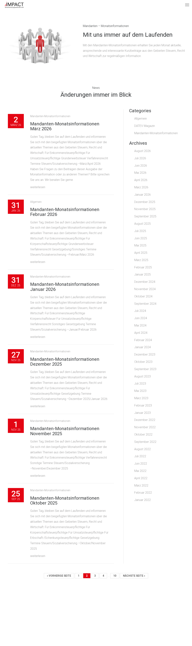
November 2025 (145, 209)
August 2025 (142, 223)
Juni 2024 (140, 318)
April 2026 (140, 180)
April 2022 (140, 478)
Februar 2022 (143, 492)
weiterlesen (37, 187)
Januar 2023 (142, 413)
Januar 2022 (142, 500)
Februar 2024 (143, 340)
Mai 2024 (140, 325)
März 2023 (141, 398)
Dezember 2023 (144, 354)
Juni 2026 (140, 165)
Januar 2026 (142, 194)
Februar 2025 (143, 267)
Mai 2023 (140, 391)
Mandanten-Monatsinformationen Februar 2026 (64, 212)
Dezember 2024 (144, 282)
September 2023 (145, 369)
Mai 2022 (140, 471)
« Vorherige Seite (59, 575)
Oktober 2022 (143, 434)
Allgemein (36, 201)
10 (114, 575)
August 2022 (142, 449)
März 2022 (141, 485)
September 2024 (145, 303)
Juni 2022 (140, 463)
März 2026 (141, 187)
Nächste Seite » (134, 575)
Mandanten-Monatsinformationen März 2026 (64, 126)
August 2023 (142, 376)
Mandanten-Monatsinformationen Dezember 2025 (64, 362)
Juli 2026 (140, 158)
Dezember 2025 (144, 202)
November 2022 (145, 427)
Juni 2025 (140, 238)
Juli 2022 (140, 456)
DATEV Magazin (144, 126)
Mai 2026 (140, 172)
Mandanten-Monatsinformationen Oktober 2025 (64, 501)
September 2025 (145, 216)
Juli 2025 (140, 231)
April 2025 (140, 253)
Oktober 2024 (143, 296)
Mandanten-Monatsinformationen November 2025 (64, 431)
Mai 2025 (140, 245)
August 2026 (142, 151)
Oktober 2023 (143, 362)
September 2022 (145, 442)
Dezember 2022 (144, 420)
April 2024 (140, 333)
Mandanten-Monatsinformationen (50, 116)
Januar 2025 (142, 274)
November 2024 (145, 289)
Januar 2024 (142, 347)
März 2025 (141, 260)
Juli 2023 (140, 383)
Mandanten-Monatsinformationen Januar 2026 (64, 287)
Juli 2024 (140, 311)
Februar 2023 (143, 405)
